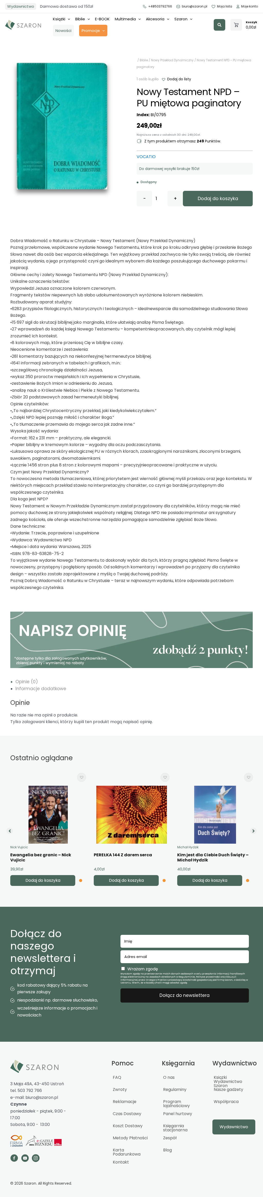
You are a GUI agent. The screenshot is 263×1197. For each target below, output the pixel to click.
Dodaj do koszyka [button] (42, 880)
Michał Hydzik (188, 847)
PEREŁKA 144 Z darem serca (123, 855)
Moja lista (224, 6)
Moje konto (249, 6)
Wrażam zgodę (142, 969)
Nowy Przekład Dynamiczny (172, 60)
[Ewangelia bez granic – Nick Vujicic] (48, 815)
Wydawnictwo (20, 6)
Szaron (180, 19)
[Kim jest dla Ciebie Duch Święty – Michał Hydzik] (215, 815)
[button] (219, 25)
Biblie (80, 19)
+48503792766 (160, 6)
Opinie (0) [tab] (26, 682)
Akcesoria (155, 19)
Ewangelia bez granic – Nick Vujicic (40, 857)
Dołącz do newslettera (184, 995)
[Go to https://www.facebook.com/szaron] (14, 1159)
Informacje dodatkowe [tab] (40, 689)
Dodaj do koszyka (218, 198)
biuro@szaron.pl (194, 6)
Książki (59, 19)
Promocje (91, 30)
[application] (67, 19)
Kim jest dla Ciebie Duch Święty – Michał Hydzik (213, 857)
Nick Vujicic (19, 847)
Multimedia (125, 19)
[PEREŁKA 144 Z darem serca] (131, 815)
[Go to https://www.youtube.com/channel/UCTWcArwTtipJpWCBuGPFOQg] (25, 1159)
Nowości (63, 30)
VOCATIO (146, 157)
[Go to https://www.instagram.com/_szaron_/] (36, 1159)
